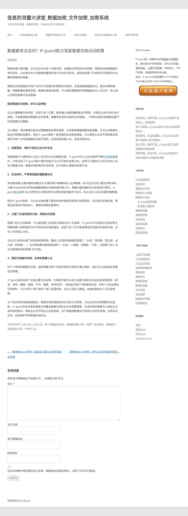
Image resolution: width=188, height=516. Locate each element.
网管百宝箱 (141, 232)
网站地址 (12, 453)
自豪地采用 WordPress (18, 500)
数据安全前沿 (57, 324)
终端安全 (140, 228)
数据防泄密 (141, 281)
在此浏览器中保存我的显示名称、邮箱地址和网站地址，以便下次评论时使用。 (52, 470)
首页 (9, 35)
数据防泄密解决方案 (55, 35)
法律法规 (140, 219)
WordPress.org (143, 338)
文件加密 (140, 289)
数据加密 (140, 272)
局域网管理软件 (143, 267)
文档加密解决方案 (28, 35)
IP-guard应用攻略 (147, 201)
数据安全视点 (142, 197)
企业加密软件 (142, 179)
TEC (34, 328)
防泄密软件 (141, 303)
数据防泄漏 (73, 324)
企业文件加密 (142, 263)
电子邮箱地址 (15, 439)
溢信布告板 (141, 223)
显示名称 (12, 424)
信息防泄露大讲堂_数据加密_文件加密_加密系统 (58, 17)
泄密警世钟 (141, 214)
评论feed (140, 333)
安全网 (18, 192)
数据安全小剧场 (143, 192)
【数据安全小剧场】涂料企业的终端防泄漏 (94, 351)
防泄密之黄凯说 (146, 206)
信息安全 (140, 184)
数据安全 (111, 324)
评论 (11, 384)
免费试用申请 (131, 35)
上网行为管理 (80, 35)
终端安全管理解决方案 (106, 35)
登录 (137, 325)
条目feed (140, 329)
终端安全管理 (142, 298)
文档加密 (110, 156)
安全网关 (99, 324)
